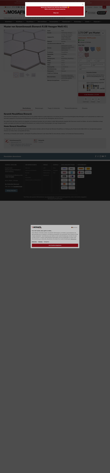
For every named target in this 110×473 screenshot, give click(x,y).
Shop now (56, 13)
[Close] (83, 4)
